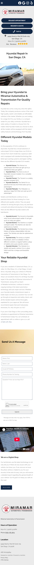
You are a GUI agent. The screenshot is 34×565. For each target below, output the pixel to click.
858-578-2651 (7, 322)
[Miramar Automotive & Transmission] (13, 12)
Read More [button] (6, 487)
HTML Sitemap (4, 560)
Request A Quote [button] (17, 26)
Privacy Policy (4, 557)
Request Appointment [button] (17, 20)
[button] (19, 3)
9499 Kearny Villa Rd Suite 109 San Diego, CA (19, 37)
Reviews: (11, 44)
